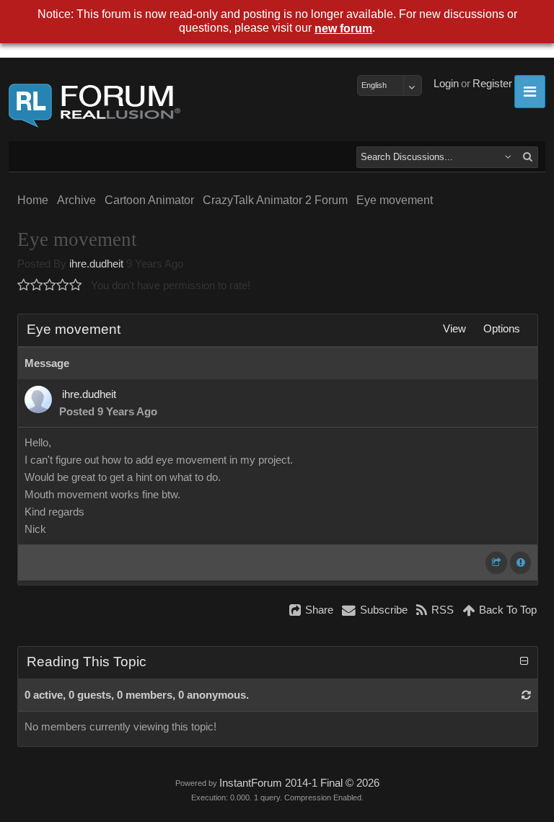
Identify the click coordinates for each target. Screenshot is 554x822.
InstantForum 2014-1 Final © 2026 (299, 783)
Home (32, 200)
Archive (76, 200)
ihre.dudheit (96, 264)
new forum (343, 28)
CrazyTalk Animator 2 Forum (275, 200)
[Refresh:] (526, 695)
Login (446, 83)
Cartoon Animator (149, 200)
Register (492, 83)
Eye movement (394, 200)
